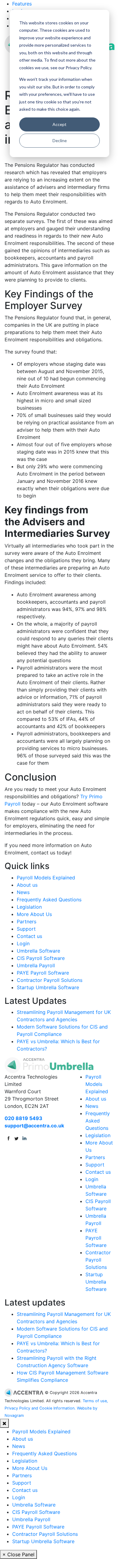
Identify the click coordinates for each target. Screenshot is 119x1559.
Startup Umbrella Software (48, 987)
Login (23, 943)
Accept (59, 124)
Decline (59, 140)
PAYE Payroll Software (43, 973)
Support (26, 929)
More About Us (34, 914)
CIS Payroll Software (41, 958)
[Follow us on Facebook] (9, 1138)
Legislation (29, 907)
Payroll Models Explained (46, 878)
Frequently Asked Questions (49, 899)
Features (22, 4)
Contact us (29, 936)
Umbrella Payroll (36, 965)
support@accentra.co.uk (34, 1126)
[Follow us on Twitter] (16, 1138)
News (23, 892)
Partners (26, 921)
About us (27, 885)
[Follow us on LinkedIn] (24, 1138)
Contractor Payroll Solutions (49, 980)
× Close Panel (18, 1554)
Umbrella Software (38, 951)
